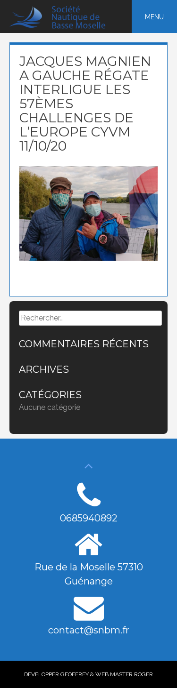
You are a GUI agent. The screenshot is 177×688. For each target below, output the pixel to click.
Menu (154, 17)
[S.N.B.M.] (63, 26)
